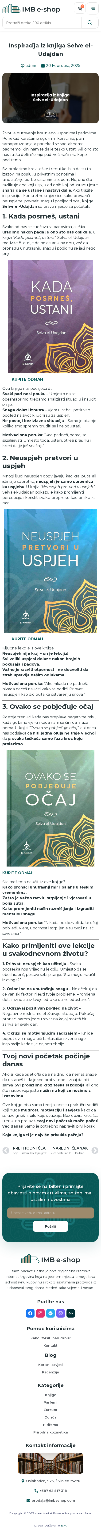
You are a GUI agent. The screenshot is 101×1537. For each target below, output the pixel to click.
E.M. (64, 1525)
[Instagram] (40, 1313)
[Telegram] (50, 1313)
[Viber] (60, 1313)
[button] (93, 8)
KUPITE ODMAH (27, 379)
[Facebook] (30, 1313)
